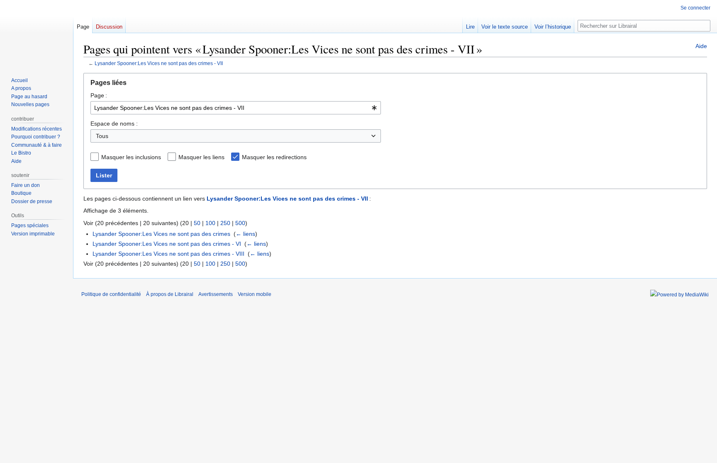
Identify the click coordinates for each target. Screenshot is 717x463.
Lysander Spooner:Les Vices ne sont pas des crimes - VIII (168, 253)
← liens (245, 233)
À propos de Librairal (169, 294)
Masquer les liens (201, 157)
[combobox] (235, 107)
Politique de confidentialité (111, 294)
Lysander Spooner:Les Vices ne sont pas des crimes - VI (167, 243)
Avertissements (215, 294)
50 (197, 223)
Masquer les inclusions (131, 157)
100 (210, 223)
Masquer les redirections (274, 157)
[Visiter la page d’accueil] (36, 33)
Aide (701, 46)
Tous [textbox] (102, 136)
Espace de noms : (114, 123)
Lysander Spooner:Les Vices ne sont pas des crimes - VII (159, 63)
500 (240, 223)
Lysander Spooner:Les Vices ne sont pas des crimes (161, 233)
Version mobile (254, 294)
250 (225, 223)
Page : (98, 95)
